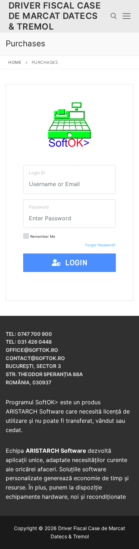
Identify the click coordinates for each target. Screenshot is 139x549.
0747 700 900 (34, 334)
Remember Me (42, 236)
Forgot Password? (100, 245)
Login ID (37, 172)
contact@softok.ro (35, 358)
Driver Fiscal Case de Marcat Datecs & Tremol (55, 15)
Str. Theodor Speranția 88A (44, 374)
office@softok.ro (32, 350)
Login (74, 262)
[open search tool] (113, 16)
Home (14, 62)
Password (38, 207)
